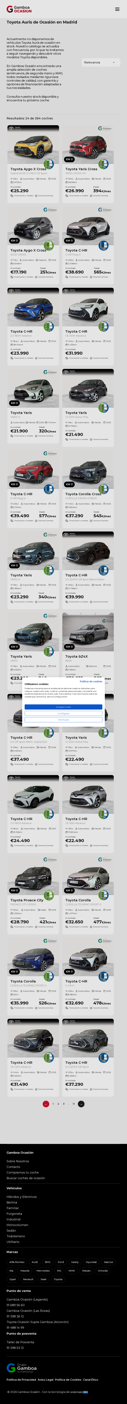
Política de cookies (91, 681)
